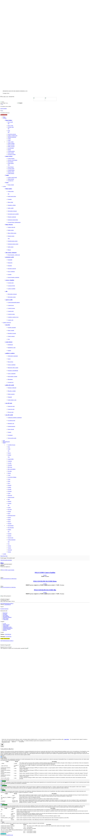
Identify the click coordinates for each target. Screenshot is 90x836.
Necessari (4, 756)
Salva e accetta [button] (3, 833)
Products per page (3, 566)
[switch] (1, 785)
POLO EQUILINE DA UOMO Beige (45, 581)
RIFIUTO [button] (14, 741)
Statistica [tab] (2, 788)
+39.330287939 (8, 636)
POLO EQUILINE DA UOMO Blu (45, 590)
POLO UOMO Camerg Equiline (45, 572)
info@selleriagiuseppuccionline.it (6, 603)
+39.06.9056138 (7, 604)
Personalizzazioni (6, 441)
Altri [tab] (1, 820)
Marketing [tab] (2, 803)
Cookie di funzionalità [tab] (4, 779)
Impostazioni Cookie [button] (6, 741)
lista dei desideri (3, 108)
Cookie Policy (5, 619)
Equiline (45, 575)
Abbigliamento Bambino (7, 628)
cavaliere (4, 118)
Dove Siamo (5, 615)
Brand (4, 442)
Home (4, 116)
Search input (2, 103)
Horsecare (5, 630)
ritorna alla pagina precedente (6, 560)
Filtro (2, 563)
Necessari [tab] (2, 755)
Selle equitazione (6, 624)
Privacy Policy (6, 618)
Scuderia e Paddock (7, 629)
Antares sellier (5, 625)
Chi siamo (5, 614)
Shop (4, 555)
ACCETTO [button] (21, 741)
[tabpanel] (45, 769)
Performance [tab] (2, 784)
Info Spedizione (6, 616)
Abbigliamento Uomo (7, 626)
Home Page (5, 612)
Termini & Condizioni (7, 617)
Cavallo (4, 623)
